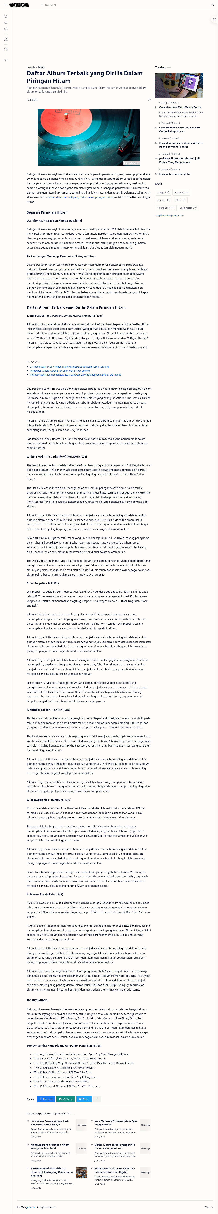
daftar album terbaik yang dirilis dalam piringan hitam (80, 197)
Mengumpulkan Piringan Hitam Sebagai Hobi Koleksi (50, 1146)
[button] (212, 4)
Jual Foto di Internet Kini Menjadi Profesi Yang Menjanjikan (179, 160)
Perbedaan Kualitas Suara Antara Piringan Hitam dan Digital (115, 1170)
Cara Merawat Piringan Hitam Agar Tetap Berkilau (116, 1122)
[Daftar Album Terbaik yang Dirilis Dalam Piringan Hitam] (145, 1148)
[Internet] (174, 102)
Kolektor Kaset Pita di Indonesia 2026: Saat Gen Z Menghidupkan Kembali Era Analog (75, 374)
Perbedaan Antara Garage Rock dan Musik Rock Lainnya (60, 370)
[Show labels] (170, 215)
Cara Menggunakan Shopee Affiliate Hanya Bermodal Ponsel (181, 144)
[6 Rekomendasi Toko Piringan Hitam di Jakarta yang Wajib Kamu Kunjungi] (81, 1172)
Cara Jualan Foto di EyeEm (175, 173)
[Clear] (91, 4)
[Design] (165, 102)
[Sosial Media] (177, 138)
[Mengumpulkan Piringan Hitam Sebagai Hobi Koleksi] (81, 1148)
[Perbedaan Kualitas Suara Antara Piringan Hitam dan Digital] (145, 1172)
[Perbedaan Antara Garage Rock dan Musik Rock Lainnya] (81, 1125)
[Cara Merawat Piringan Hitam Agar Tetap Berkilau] (145, 1125)
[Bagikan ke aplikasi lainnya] (97, 1099)
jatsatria (30, 1207)
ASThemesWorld (81, 1207)
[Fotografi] (167, 123)
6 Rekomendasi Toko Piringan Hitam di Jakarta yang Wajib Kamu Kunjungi (69, 366)
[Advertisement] (112, 37)
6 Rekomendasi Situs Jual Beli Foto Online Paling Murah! (179, 129)
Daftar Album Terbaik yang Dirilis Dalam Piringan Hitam (115, 1146)
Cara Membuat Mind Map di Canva (180, 107)
